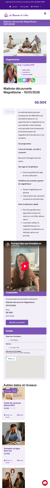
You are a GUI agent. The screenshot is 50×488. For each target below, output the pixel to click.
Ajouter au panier (17, 322)
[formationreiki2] (25, 44)
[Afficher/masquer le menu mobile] (45, 13)
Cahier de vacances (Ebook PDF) (12, 404)
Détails (21, 415)
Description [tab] (10, 111)
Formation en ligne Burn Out (12, 449)
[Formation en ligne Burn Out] (13, 433)
